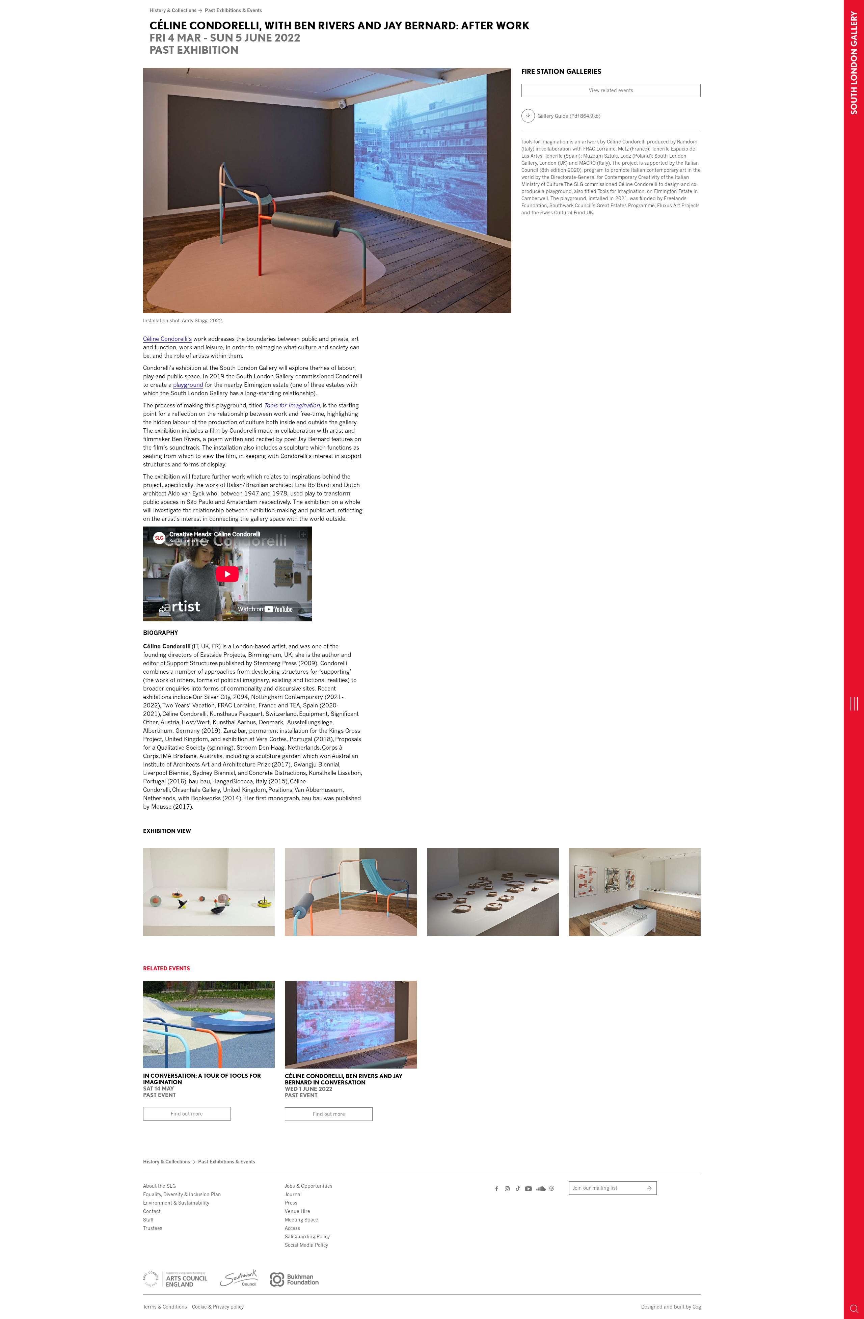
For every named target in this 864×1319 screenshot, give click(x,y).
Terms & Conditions (165, 1307)
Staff (148, 1219)
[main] (422, 407)
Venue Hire (297, 1211)
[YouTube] (528, 1188)
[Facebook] (497, 1188)
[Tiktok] (518, 1189)
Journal (293, 1194)
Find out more (187, 1113)
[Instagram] (508, 1188)
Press (291, 1203)
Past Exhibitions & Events (233, 10)
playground (188, 384)
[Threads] (551, 1189)
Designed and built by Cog (671, 1307)
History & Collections (173, 10)
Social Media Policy (306, 1245)
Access (292, 1228)
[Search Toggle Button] (854, 1309)
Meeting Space (301, 1219)
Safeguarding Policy (307, 1236)
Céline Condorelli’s (167, 338)
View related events (611, 90)
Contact (151, 1211)
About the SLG (159, 1186)
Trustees (152, 1228)
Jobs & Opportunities (308, 1186)
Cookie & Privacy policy (218, 1307)
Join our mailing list (595, 1188)
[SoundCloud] (540, 1188)
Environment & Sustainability (176, 1203)
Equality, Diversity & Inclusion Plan (182, 1194)
